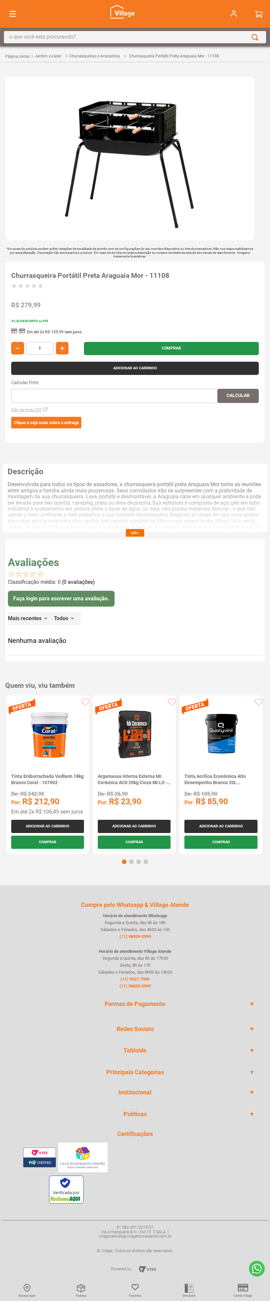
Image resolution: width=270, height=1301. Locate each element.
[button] (46, 423)
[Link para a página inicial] (17, 56)
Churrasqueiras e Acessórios (94, 56)
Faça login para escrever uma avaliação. (61, 598)
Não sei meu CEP (26, 410)
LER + (135, 533)
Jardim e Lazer (48, 56)
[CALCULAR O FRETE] (238, 396)
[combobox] (135, 37)
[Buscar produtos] (256, 37)
